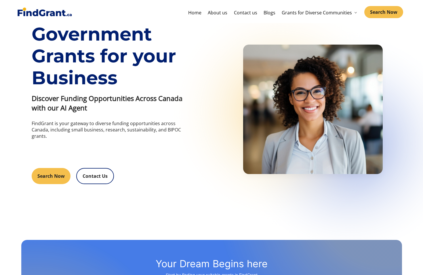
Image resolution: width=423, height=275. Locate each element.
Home (194, 12)
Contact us (245, 12)
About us (217, 12)
